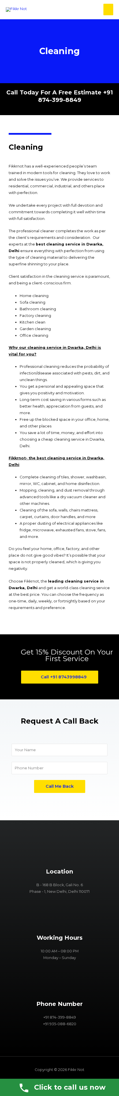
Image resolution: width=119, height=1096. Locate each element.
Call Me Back (60, 786)
